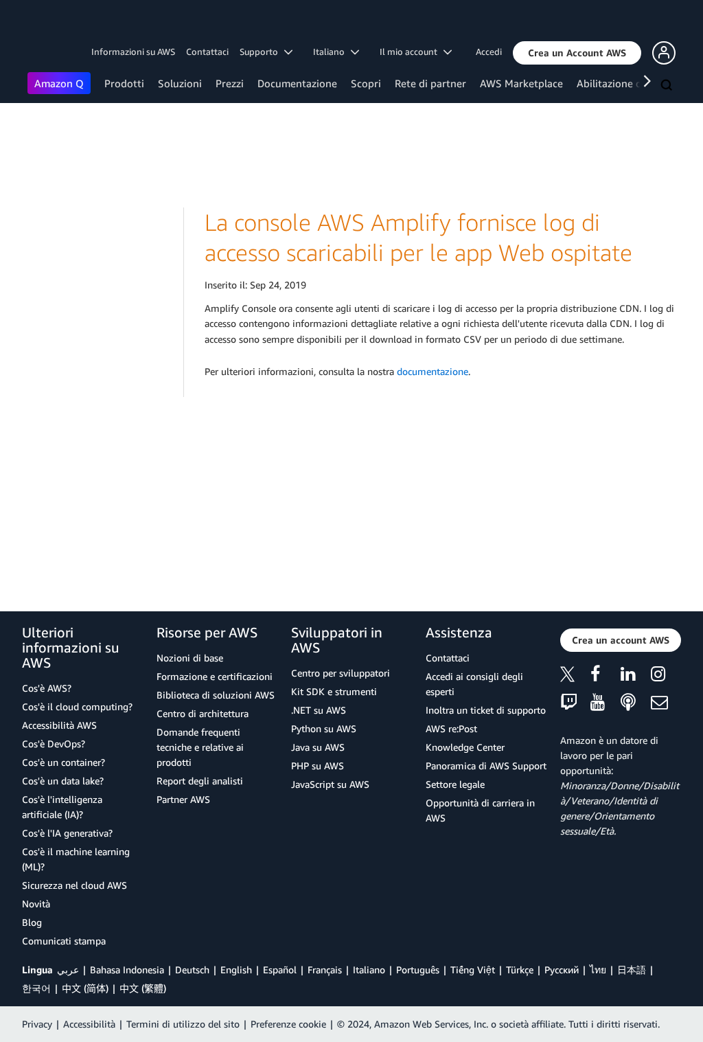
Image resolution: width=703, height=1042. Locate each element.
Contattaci (207, 51)
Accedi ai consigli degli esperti (474, 683)
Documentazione (297, 83)
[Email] (666, 703)
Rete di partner (430, 83)
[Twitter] (575, 676)
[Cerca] (668, 86)
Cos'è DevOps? (53, 743)
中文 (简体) (85, 988)
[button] (577, 53)
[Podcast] (636, 703)
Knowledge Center (465, 747)
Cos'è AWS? (46, 688)
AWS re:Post (451, 728)
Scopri (366, 83)
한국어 (36, 988)
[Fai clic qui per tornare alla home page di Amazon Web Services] (47, 24)
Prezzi (230, 83)
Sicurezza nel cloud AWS (74, 885)
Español (280, 969)
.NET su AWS (318, 710)
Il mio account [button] (411, 51)
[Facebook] (605, 676)
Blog (32, 922)
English (236, 969)
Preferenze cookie (288, 1024)
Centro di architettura (203, 713)
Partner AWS (183, 799)
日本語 (631, 969)
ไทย (598, 969)
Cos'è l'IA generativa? (67, 833)
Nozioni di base (190, 658)
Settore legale (455, 784)
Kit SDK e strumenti (334, 691)
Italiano (369, 969)
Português (417, 969)
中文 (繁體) (142, 988)
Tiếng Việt (472, 969)
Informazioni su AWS (133, 51)
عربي (68, 969)
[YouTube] (605, 703)
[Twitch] (575, 703)
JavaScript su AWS (330, 784)
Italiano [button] (332, 51)
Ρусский (561, 969)
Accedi (489, 51)
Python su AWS (323, 728)
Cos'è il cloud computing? (77, 706)
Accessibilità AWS (59, 725)
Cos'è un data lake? (63, 780)
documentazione (432, 371)
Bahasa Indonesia (127, 969)
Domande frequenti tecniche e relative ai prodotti (200, 747)
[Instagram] (666, 676)
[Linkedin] (636, 676)
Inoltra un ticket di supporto (486, 710)
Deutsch (192, 969)
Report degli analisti (200, 780)
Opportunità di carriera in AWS (480, 810)
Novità (36, 903)
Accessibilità (89, 1024)
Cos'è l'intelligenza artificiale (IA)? (62, 806)
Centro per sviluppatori (340, 673)
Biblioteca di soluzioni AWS (216, 695)
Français (325, 969)
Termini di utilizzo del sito (183, 1024)
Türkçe (519, 969)
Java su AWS (318, 747)
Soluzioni (180, 83)
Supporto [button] (262, 51)
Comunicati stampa (64, 941)
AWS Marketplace (521, 83)
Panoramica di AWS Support (486, 765)
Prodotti (124, 83)
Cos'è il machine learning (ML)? (76, 859)
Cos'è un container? (63, 762)
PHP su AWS (317, 765)
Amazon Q (59, 83)
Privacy (37, 1024)
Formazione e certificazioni (215, 676)
